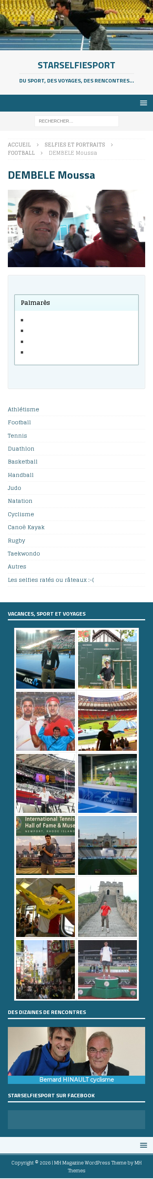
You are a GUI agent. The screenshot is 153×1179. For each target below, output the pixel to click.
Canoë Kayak (26, 527)
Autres (17, 566)
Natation (20, 501)
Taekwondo (24, 553)
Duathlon (21, 448)
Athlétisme (23, 409)
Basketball (23, 461)
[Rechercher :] (77, 121)
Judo (14, 488)
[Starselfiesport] (76, 45)
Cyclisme (21, 514)
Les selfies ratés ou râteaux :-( (51, 580)
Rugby (16, 540)
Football (19, 422)
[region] (76, 1055)
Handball (21, 475)
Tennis (17, 435)
